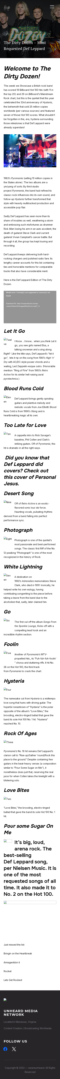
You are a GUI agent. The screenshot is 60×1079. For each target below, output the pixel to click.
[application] (30, 307)
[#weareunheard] (5, 1000)
